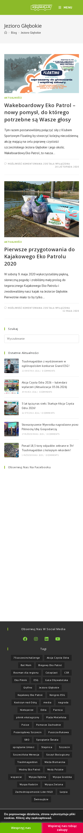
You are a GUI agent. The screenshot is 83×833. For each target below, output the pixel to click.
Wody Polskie (55, 769)
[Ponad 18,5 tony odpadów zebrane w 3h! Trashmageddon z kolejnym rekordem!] (11, 450)
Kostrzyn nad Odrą (25, 702)
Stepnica (46, 747)
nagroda (63, 702)
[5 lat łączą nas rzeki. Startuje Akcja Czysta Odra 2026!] (11, 408)
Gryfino (27, 687)
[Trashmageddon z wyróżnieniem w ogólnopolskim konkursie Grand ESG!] (11, 366)
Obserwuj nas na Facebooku (29, 467)
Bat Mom (26, 665)
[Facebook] (25, 639)
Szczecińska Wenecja (26, 754)
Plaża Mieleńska (56, 717)
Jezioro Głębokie (31, 32)
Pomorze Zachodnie (48, 724)
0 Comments (48, 370)
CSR (66, 672)
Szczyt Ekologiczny (58, 754)
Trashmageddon (27, 762)
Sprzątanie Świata (47, 739)
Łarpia (63, 791)
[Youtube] (57, 639)
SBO (26, 739)
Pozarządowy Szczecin (28, 732)
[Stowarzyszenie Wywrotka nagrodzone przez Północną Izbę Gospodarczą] (11, 429)
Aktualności (13, 97)
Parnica (58, 709)
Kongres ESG (57, 695)
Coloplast (52, 672)
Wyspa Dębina (37, 776)
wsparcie (16, 776)
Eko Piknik (20, 680)
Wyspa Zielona (54, 784)
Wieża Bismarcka (54, 762)
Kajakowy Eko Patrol (30, 695)
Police (25, 724)
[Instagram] (36, 639)
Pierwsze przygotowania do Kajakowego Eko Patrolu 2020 (39, 256)
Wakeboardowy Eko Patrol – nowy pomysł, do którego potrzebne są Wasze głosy (40, 112)
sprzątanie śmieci (23, 747)
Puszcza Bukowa (58, 732)
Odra (43, 709)
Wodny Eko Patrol (29, 769)
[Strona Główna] (5, 32)
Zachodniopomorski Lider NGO (34, 791)
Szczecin (64, 747)
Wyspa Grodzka (62, 776)
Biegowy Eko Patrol (50, 665)
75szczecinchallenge (26, 657)
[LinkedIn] (47, 639)
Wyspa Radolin (29, 784)
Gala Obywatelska (56, 680)
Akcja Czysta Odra (58, 657)
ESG (36, 680)
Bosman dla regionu (26, 672)
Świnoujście (41, 799)
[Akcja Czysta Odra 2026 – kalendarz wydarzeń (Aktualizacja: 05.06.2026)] (11, 387)
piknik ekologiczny (27, 717)
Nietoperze (27, 709)
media (47, 702)
